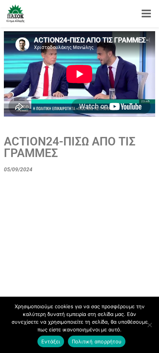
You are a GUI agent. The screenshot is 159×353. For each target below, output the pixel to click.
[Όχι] (149, 325)
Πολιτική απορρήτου (97, 341)
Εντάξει (50, 341)
